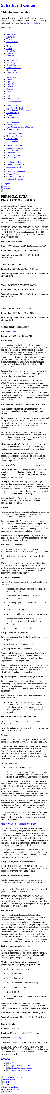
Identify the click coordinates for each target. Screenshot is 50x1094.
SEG (8, 32)
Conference (11, 77)
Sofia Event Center (18, 5)
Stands (9, 169)
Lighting (10, 82)
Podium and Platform (15, 164)
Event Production (13, 67)
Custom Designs (13, 174)
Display (9, 89)
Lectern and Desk (13, 167)
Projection (10, 84)
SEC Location (12, 141)
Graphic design (12, 112)
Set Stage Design (13, 162)
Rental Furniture (13, 65)
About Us (10, 51)
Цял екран (5, 188)
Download (10, 37)
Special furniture (13, 155)
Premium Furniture (14, 145)
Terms (9, 39)
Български (6, 183)
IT (7, 94)
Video (8, 91)
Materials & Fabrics (14, 179)
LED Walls (11, 86)
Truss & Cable (12, 98)
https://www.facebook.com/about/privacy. (18, 824)
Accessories (11, 157)
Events (9, 48)
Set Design (11, 63)
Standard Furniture (14, 150)
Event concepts (12, 105)
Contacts (10, 56)
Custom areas (12, 129)
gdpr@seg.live (13, 331)
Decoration (11, 70)
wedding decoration (14, 122)
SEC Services (12, 138)
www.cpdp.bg (15, 1038)
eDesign (16, 1089)
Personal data (12, 41)
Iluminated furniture (14, 148)
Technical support (13, 101)
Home (9, 46)
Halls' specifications (14, 136)
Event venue (11, 72)
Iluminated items (13, 153)
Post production (13, 117)
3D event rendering (14, 108)
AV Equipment (12, 60)
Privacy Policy (33, 23)
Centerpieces (11, 124)
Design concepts (13, 115)
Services (9, 53)
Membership (11, 34)
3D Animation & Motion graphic (20, 110)
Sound (9, 79)
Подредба (5, 1058)
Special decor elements (16, 172)
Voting (9, 96)
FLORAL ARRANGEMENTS (19, 127)
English (4, 186)
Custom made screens (15, 176)
